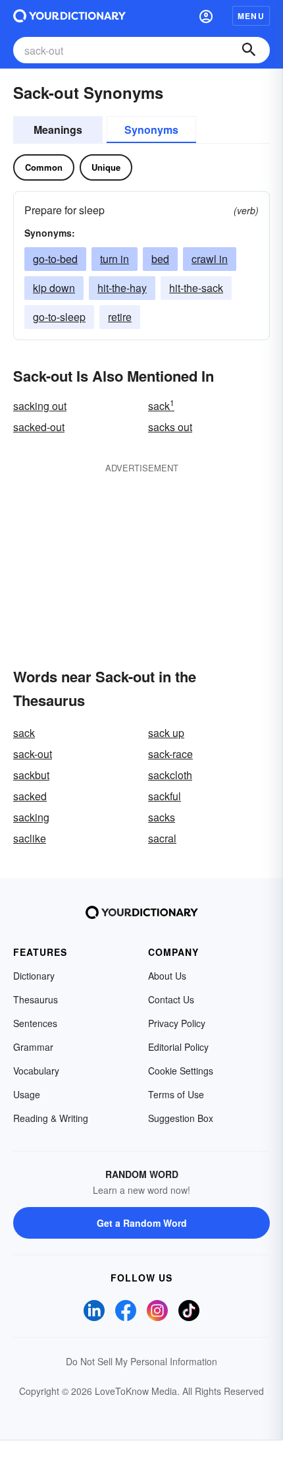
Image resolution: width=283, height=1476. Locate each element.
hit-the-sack (196, 287)
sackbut (31, 774)
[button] (206, 16)
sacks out (170, 426)
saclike (29, 838)
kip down (54, 287)
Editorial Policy (178, 1046)
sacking (31, 817)
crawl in (210, 258)
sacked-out (38, 426)
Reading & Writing (50, 1118)
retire (120, 316)
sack (161, 405)
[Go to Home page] (69, 16)
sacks (161, 817)
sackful (164, 796)
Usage (26, 1094)
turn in (114, 258)
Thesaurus (35, 999)
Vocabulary (36, 1070)
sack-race (170, 753)
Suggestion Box (180, 1118)
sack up (166, 732)
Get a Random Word (142, 1222)
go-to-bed (55, 258)
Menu (251, 16)
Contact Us (171, 999)
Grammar (33, 1046)
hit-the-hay (122, 287)
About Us (167, 975)
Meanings (58, 129)
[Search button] (249, 50)
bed (160, 258)
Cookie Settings (180, 1070)
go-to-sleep (59, 316)
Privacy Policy (176, 1023)
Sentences (35, 1023)
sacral (162, 838)
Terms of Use (176, 1094)
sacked (30, 796)
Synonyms (151, 129)
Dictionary (34, 975)
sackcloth (170, 774)
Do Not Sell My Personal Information (141, 1361)
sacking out (39, 405)
